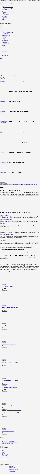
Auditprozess (35, 184)
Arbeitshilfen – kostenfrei (6, 15)
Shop (2, 5)
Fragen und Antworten (6, 43)
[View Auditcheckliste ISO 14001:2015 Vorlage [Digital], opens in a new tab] (29, 111)
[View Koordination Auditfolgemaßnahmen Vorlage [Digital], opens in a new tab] (31, 152)
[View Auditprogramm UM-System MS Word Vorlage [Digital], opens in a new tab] (32, 91)
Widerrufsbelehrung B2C (5, 454)
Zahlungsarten (3, 19)
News (4, 13)
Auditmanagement (31, 184)
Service (2, 11)
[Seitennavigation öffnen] (1, 27)
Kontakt (3, 18)
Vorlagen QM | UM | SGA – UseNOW (8, 7)
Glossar (4, 38)
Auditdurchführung (26, 184)
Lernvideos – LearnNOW (6, 33)
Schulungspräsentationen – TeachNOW (8, 8)
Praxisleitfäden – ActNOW (6, 9)
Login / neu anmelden (4, 2)
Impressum (3, 450)
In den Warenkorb (4, 323)
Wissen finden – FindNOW (6, 35)
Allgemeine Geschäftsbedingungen (13, 469)
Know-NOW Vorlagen (4, 51)
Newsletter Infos (5, 17)
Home (2, 30)
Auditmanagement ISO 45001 (19, 269)
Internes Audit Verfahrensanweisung (4, 215)
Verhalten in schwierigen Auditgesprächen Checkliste (6, 234)
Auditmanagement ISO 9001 (9, 269)
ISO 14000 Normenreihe (5, 55)
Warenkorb (4, 20)
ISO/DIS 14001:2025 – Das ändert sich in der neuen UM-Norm (9, 441)
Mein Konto (3, 45)
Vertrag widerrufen (4, 455)
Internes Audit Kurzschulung (3, 259)
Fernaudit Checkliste (2, 263)
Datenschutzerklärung (11, 466)
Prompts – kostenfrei (5, 40)
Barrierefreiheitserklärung (5, 451)
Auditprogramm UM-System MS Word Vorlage (6, 219)
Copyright (3, 452)
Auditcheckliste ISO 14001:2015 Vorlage (5, 229)
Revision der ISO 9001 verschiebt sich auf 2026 (7, 443)
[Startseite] (11, 3)
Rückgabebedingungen (12, 471)
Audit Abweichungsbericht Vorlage (4, 244)
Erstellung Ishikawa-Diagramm (5, 440)
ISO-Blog (4, 12)
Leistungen (3, 6)
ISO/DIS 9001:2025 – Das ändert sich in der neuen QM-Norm (9, 442)
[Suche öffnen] (0, 28)
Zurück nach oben (2, 437)
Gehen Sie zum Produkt (4, 290)
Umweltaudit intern (17, 184)
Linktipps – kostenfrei (6, 14)
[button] (4, 84)
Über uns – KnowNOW (6, 10)
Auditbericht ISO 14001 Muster (4, 240)
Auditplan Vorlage (2, 223)
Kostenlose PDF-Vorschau (3, 183)
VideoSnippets (5, 16)
